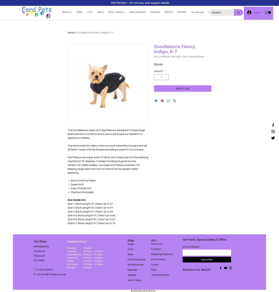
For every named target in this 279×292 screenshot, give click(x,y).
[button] (268, 12)
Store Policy (158, 259)
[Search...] (238, 12)
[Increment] (166, 77)
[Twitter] (273, 138)
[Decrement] (157, 77)
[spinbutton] (161, 77)
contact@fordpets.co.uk (51, 274)
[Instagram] (273, 131)
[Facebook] (273, 125)
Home (71, 32)
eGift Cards (134, 280)
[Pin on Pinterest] (162, 101)
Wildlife (132, 275)
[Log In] (248, 13)
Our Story (156, 244)
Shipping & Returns (162, 254)
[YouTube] (225, 268)
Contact (156, 249)
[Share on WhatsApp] (168, 101)
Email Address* (191, 246)
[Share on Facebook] (156, 101)
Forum (154, 264)
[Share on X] (174, 101)
